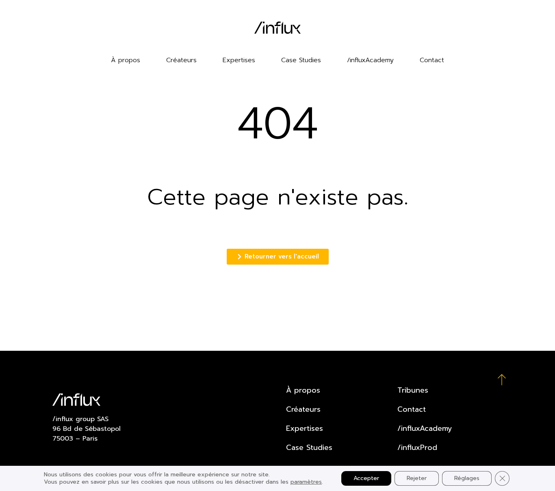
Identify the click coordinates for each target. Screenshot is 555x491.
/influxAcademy (370, 60)
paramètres (306, 482)
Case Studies (301, 60)
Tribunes (412, 390)
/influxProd (417, 447)
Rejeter (417, 478)
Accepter (366, 478)
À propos (125, 60)
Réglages (466, 478)
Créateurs (181, 60)
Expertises (239, 60)
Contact (432, 60)
